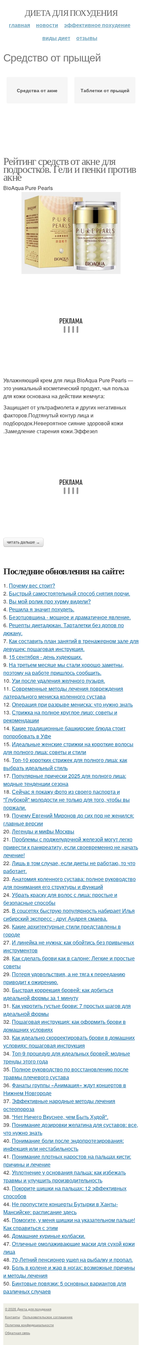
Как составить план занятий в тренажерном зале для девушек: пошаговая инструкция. (71, 645)
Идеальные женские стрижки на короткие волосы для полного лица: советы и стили (68, 748)
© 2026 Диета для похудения (28, 1309)
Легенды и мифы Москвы (43, 831)
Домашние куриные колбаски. (48, 1236)
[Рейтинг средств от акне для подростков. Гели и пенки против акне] (71, 233)
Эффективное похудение (97, 25)
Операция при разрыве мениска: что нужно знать (72, 704)
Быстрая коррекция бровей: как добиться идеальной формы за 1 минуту (58, 994)
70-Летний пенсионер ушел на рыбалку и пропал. (72, 1259)
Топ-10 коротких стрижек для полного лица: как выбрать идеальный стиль (65, 764)
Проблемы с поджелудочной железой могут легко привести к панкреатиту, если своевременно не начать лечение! (70, 847)
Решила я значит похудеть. (41, 609)
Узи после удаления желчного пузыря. (58, 680)
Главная (19, 25)
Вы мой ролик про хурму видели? (50, 601)
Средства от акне (37, 90)
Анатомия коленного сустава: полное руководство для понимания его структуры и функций (69, 883)
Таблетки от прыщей (105, 90)
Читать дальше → (23, 542)
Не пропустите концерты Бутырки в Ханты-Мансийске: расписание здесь (60, 1208)
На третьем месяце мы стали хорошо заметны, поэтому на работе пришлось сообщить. (63, 668)
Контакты (12, 1317)
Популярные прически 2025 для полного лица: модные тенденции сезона (64, 780)
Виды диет (56, 38)
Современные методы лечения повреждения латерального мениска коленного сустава (63, 692)
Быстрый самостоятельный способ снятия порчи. (69, 593)
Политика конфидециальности (29, 1325)
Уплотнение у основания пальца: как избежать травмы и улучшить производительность (64, 1176)
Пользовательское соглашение (48, 1317)
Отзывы (86, 38)
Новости (47, 25)
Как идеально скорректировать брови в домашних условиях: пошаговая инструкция (69, 1041)
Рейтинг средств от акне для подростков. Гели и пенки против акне (69, 169)
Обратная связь (17, 1332)
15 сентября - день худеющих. (45, 657)
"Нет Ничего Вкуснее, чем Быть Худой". (60, 1117)
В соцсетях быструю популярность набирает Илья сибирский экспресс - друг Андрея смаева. (69, 914)
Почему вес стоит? (32, 585)
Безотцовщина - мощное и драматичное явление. (70, 617)
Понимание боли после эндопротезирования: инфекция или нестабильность (63, 1144)
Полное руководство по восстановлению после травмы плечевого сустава (65, 1073)
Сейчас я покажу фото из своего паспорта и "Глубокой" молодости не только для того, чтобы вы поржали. (66, 799)
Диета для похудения (71, 12)
